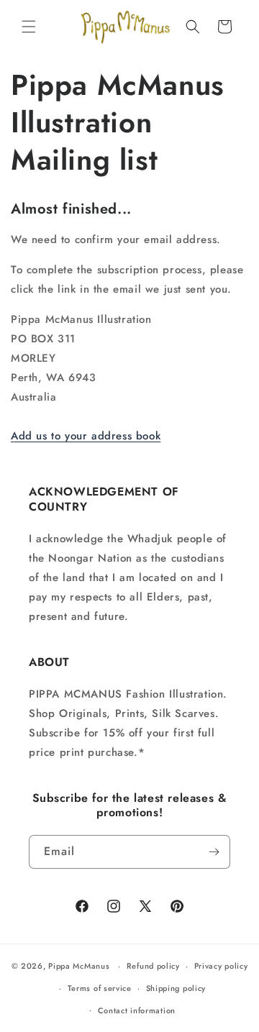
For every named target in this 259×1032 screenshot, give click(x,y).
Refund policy (153, 966)
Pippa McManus (78, 966)
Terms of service (100, 988)
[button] (29, 26)
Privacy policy (221, 966)
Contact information (137, 1010)
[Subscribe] (214, 852)
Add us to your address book (85, 436)
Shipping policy (176, 988)
